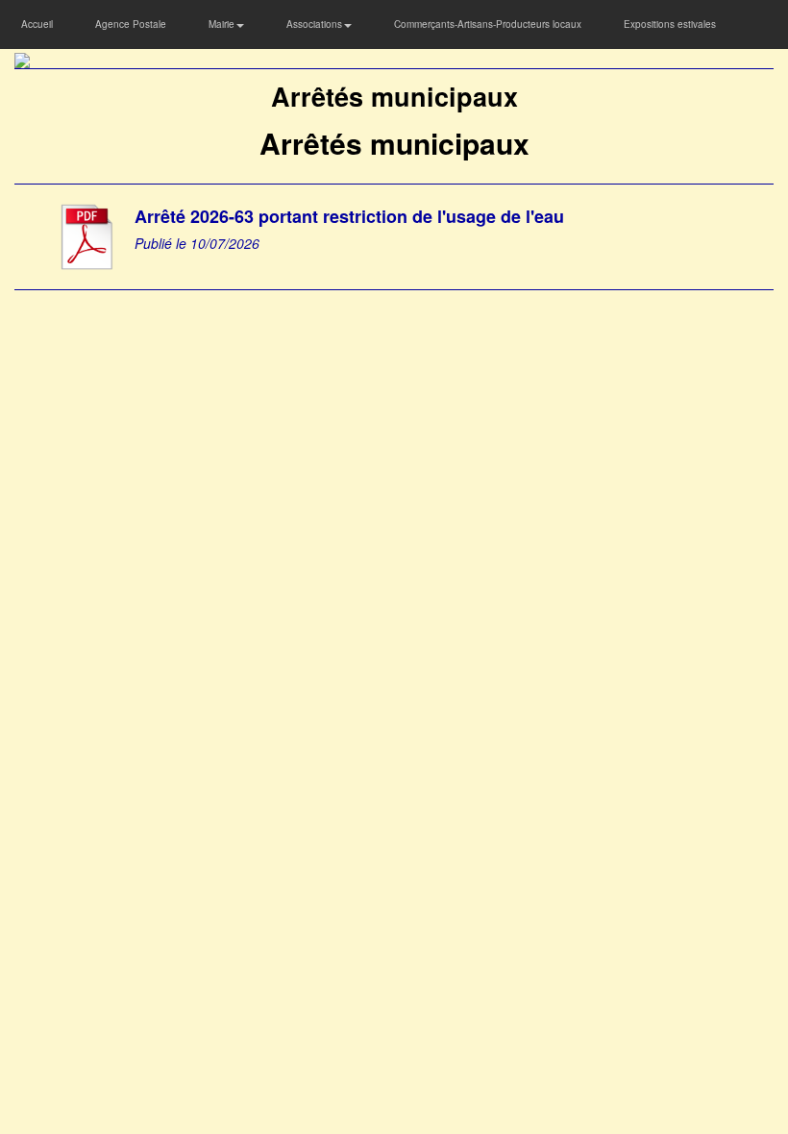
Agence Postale (130, 24)
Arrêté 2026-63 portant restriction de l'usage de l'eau (349, 216)
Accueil (37, 24)
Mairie (223, 24)
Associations (315, 24)
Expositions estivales (670, 24)
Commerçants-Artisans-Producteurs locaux (487, 24)
